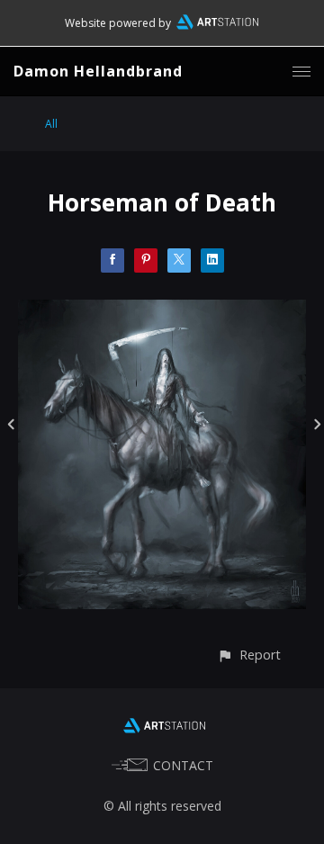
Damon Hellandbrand (98, 71)
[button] (249, 654)
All (51, 123)
